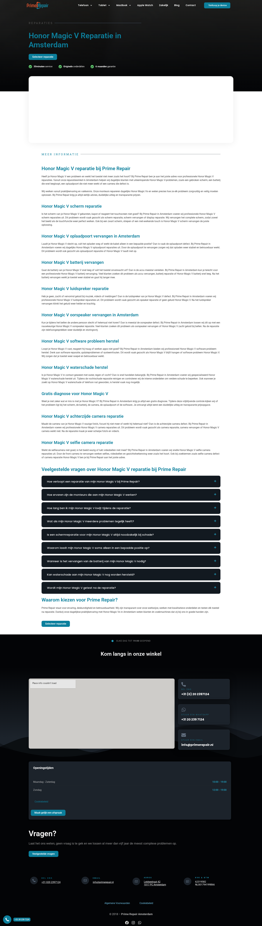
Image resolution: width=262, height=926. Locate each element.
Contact (191, 5)
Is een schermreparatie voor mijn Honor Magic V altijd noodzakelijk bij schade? (100, 535)
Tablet (102, 5)
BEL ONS (186, 689)
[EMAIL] (85, 880)
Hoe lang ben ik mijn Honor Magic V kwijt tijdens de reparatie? (89, 508)
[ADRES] (136, 881)
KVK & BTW (202, 878)
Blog (177, 5)
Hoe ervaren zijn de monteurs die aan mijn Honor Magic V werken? (92, 495)
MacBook (121, 5)
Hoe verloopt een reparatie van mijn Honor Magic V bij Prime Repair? (93, 481)
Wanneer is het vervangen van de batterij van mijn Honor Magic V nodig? (96, 561)
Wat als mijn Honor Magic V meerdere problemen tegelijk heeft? (90, 521)
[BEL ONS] (34, 880)
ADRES (148, 878)
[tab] (131, 481)
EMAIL (97, 878)
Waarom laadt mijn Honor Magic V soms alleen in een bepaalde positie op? (98, 548)
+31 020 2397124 (51, 882)
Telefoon (83, 5)
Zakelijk (163, 5)
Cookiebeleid (40, 801)
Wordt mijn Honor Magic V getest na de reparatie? (81, 588)
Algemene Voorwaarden (117, 903)
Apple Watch (145, 5)
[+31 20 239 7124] (7, 919)
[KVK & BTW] (187, 881)
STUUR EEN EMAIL (192, 740)
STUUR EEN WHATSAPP (195, 715)
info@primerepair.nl (103, 882)
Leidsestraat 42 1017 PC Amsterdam (155, 883)
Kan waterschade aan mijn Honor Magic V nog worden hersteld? (91, 574)
